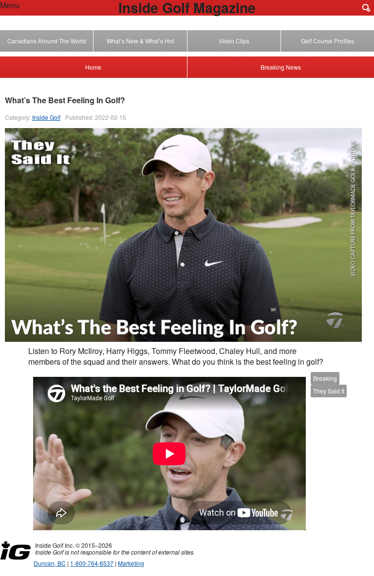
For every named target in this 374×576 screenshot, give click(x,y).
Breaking (325, 378)
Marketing (131, 563)
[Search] (366, 8)
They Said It (328, 391)
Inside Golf (46, 117)
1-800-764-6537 (91, 563)
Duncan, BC (50, 563)
